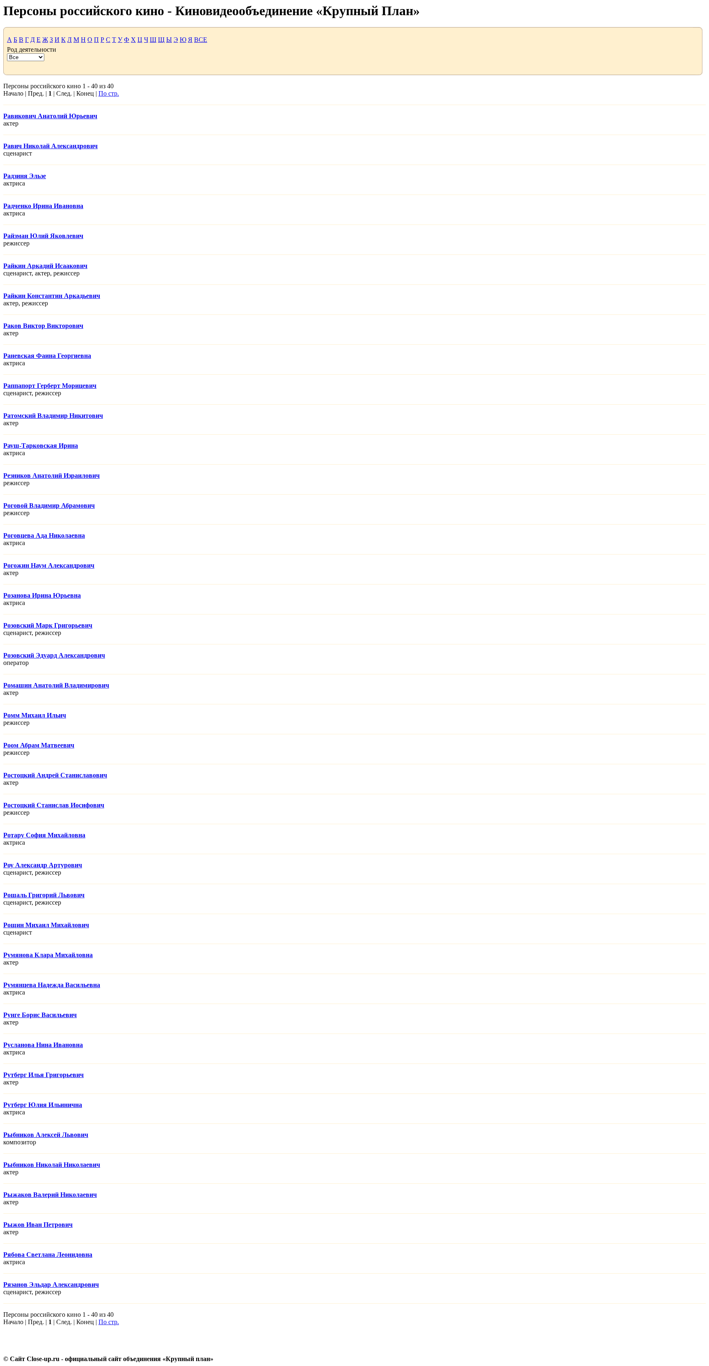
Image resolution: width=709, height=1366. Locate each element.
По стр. (108, 93)
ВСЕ (200, 39)
